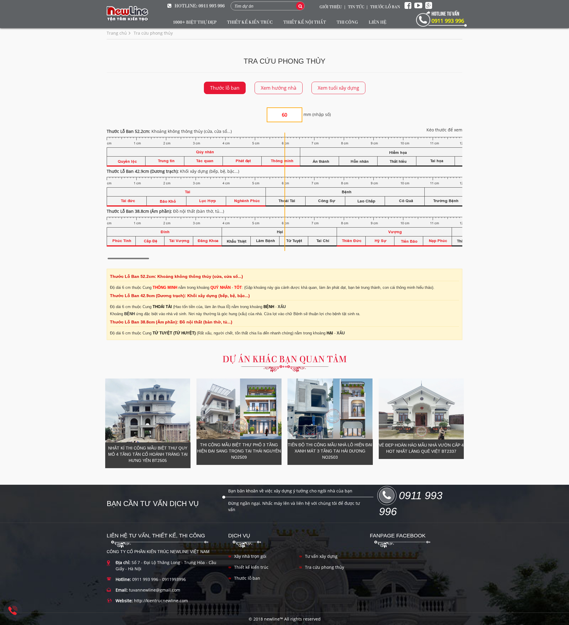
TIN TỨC (356, 6)
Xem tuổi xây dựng (338, 88)
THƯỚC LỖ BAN (385, 6)
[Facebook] (408, 5)
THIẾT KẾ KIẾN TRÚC (250, 22)
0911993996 (174, 579)
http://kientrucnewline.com (161, 600)
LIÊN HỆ (377, 22)
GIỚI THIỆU (330, 6)
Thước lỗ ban (224, 88)
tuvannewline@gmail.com (154, 590)
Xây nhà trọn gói (250, 556)
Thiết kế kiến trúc (251, 567)
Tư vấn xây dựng (321, 556)
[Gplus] (428, 5)
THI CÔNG (347, 22)
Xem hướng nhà (278, 88)
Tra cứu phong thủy (324, 567)
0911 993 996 (212, 5)
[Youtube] (418, 5)
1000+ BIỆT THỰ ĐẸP (194, 22)
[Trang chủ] (127, 13)
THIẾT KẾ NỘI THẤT (304, 22)
